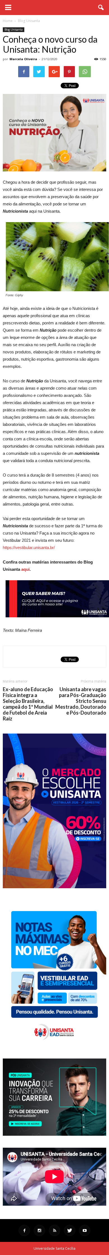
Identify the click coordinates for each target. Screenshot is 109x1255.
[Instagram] (39, 1230)
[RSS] (54, 1230)
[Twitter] (69, 1230)
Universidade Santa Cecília (54, 1248)
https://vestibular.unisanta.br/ (29, 547)
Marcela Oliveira (23, 59)
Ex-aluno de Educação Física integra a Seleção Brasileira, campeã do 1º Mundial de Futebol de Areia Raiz (28, 704)
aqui (25, 569)
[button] (101, 7)
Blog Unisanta (13, 29)
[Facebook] (24, 1230)
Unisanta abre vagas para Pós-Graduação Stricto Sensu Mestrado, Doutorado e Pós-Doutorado (80, 701)
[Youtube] (84, 1230)
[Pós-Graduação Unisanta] (54, 1134)
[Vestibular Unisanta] (54, 887)
